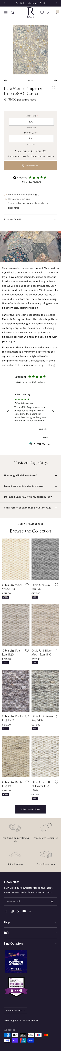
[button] (30, 219)
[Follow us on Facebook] (6, 911)
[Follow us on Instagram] (12, 911)
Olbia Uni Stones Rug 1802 (42, 718)
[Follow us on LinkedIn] (30, 911)
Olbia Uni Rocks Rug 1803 (12, 718)
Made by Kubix (30, 1020)
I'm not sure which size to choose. (24, 486)
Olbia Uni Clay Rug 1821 (41, 587)
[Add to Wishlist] (53, 88)
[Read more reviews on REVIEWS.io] (39, 444)
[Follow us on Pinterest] (18, 911)
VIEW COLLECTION (30, 809)
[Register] (52, 901)
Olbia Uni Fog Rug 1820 (11, 652)
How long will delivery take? (20, 475)
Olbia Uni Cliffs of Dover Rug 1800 (41, 786)
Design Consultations (32, 360)
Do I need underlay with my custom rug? (28, 496)
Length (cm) (30, 132)
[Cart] (55, 12)
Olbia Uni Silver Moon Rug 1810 (42, 652)
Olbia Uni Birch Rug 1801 (12, 784)
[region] (30, 411)
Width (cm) (30, 115)
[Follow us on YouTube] (24, 911)
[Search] (12, 12)
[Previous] (5, 80)
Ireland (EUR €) (14, 1010)
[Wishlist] (42, 12)
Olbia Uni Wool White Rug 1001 (12, 587)
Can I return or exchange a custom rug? (27, 507)
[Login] (48, 12)
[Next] (55, 80)
